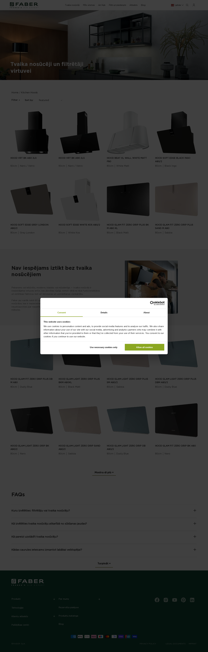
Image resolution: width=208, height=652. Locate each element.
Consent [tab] (61, 312)
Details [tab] (104, 312)
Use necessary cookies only (103, 347)
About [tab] (146, 312)
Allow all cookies (144, 347)
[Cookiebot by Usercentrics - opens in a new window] (152, 303)
